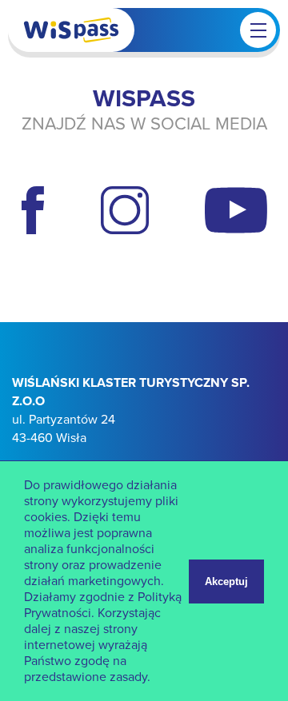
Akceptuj (226, 581)
